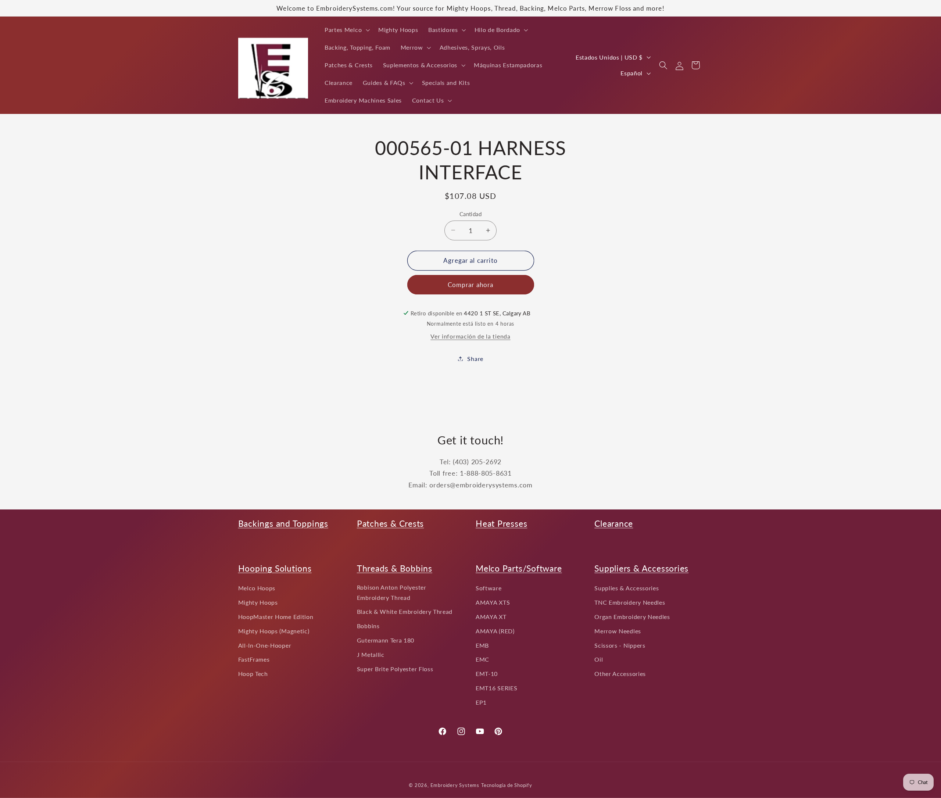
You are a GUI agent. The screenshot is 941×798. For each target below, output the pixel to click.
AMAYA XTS (493, 602)
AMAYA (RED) (495, 630)
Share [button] (475, 358)
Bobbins (368, 625)
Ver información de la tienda (470, 336)
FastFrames (254, 659)
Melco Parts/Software (519, 568)
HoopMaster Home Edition (276, 616)
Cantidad (470, 213)
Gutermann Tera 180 (385, 640)
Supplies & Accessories (626, 587)
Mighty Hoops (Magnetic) (274, 630)
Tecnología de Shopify (506, 785)
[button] (346, 30)
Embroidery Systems (455, 785)
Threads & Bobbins (394, 568)
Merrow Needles (617, 630)
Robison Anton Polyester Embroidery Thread (391, 592)
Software (489, 587)
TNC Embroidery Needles (629, 602)
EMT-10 (487, 673)
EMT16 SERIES (496, 687)
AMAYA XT (491, 616)
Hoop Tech (253, 673)
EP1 (481, 702)
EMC (482, 659)
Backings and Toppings (283, 523)
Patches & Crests (390, 523)
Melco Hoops (257, 587)
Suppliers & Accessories (641, 568)
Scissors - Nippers (619, 645)
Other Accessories (620, 673)
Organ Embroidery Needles (632, 616)
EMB (482, 645)
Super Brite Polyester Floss (395, 668)
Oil (598, 659)
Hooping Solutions (275, 568)
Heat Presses (501, 523)
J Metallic (370, 654)
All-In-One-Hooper (264, 645)
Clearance (613, 523)
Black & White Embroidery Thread (404, 611)
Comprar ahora (471, 285)
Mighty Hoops (258, 602)
